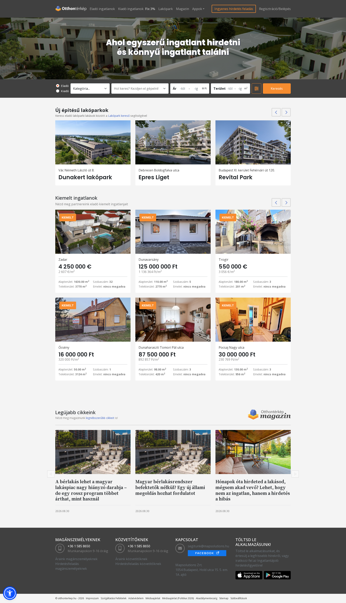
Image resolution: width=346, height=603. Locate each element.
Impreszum (92, 598)
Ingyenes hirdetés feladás (233, 9)
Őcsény (63, 347)
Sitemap (223, 598)
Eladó (65, 86)
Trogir (223, 259)
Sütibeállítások (238, 598)
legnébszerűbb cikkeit (100, 418)
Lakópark (165, 9)
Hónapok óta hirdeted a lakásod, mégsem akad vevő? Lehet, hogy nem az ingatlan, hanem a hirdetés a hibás (252, 490)
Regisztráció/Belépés (275, 9)
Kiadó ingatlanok (131, 9)
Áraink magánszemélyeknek (76, 559)
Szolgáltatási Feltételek (113, 598)
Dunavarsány (149, 259)
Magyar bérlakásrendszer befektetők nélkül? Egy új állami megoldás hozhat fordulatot (170, 487)
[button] (10, 593)
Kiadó (65, 91)
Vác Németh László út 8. (76, 170)
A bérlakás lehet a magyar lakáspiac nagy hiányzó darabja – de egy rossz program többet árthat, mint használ (91, 490)
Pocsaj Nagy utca (231, 347)
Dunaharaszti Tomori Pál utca (161, 347)
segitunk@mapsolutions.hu (208, 546)
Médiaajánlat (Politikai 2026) (178, 598)
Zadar (62, 259)
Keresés (277, 88)
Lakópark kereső (119, 116)
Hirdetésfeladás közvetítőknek (138, 564)
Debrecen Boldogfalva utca (159, 170)
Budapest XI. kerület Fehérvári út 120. (247, 170)
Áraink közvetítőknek (131, 559)
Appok (197, 9)
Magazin (182, 9)
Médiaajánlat (153, 598)
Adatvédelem (136, 598)
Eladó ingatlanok (102, 9)
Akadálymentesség (206, 598)
